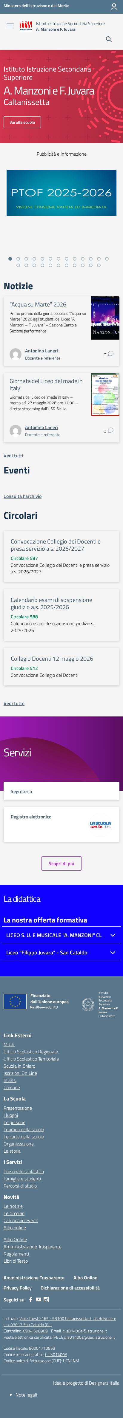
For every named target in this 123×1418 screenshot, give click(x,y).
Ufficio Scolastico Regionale (31, 1051)
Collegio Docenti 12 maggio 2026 (52, 658)
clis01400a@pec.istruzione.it (89, 1337)
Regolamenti (16, 1253)
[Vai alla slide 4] (34, 259)
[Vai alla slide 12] (99, 259)
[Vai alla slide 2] (18, 259)
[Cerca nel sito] (108, 40)
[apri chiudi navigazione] (10, 26)
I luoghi (11, 1115)
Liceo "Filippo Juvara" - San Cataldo (46, 952)
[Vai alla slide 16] (34, 265)
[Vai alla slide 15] (26, 265)
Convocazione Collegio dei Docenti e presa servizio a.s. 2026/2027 (56, 545)
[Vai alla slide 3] (26, 259)
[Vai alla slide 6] (50, 259)
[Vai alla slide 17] (42, 265)
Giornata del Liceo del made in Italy (46, 384)
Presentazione (18, 1108)
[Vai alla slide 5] (42, 259)
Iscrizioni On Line (20, 1073)
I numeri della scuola (24, 1129)
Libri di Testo (16, 1260)
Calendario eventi (21, 1220)
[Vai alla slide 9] (74, 259)
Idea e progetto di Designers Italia (86, 1382)
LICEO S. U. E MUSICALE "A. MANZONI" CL (54, 935)
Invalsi (10, 1080)
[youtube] (38, 1299)
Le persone (14, 1122)
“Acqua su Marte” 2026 (38, 304)
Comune (12, 1087)
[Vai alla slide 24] (99, 265)
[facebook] (30, 1299)
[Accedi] (114, 7)
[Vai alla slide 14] (18, 265)
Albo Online (15, 1239)
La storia (12, 1150)
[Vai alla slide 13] (107, 259)
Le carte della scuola (24, 1136)
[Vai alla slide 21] (74, 265)
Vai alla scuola (22, 122)
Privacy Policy (18, 1287)
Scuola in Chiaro (19, 1065)
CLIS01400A (56, 1354)
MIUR (9, 1044)
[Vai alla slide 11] (91, 259)
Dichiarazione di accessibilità (70, 1287)
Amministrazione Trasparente (32, 1246)
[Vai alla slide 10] (82, 259)
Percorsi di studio (20, 1185)
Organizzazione (19, 1143)
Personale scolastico (24, 1171)
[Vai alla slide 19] (58, 265)
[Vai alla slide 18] (50, 265)
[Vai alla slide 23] (91, 265)
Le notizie (13, 1206)
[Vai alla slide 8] (66, 259)
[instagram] (46, 1299)
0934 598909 (35, 1331)
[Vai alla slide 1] (10, 259)
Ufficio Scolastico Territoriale (31, 1058)
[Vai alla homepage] (26, 26)
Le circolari (14, 1213)
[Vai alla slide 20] (66, 265)
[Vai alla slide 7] (58, 259)
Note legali (26, 1394)
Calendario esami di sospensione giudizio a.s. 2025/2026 (51, 603)
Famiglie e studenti (22, 1178)
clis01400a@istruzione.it (85, 1331)
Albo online (15, 1227)
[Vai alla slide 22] (82, 265)
